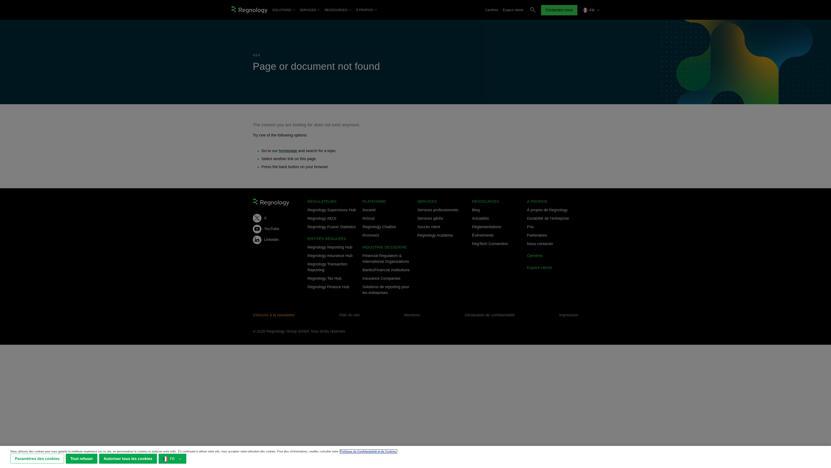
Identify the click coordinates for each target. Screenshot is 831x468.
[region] (415, 457)
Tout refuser (81, 459)
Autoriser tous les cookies (128, 459)
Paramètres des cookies (37, 459)
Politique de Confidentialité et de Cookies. (368, 451)
